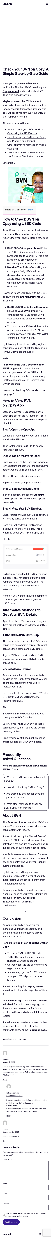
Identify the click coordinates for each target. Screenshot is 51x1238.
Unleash (8, 4)
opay (25, 1039)
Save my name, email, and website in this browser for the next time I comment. (25, 1214)
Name (6, 1183)
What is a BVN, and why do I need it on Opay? (24, 779)
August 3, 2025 (9, 1062)
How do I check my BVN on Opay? (25, 787)
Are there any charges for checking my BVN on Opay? (24, 795)
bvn (20, 1039)
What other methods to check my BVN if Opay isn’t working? (23, 805)
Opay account (11, 91)
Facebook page (38, 1030)
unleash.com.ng (12, 1000)
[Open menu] (47, 4)
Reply (5, 1079)
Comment (7, 1159)
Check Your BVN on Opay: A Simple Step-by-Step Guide (25, 71)
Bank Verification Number (22, 822)
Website (6, 1203)
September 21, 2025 (14, 1096)
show (30, 210)
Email (5, 1193)
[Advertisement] (25, 36)
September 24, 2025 (11, 1132)
